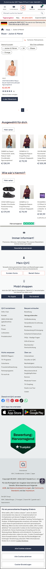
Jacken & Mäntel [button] (10, 48)
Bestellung (28, 312)
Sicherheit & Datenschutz (32, 334)
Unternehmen (29, 356)
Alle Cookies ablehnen (23, 556)
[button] (4, 8)
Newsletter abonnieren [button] (23, 248)
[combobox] (21, 13)
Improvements (5, 502)
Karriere (27, 377)
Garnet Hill (27, 499)
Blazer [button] (32, 48)
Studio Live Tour (29, 388)
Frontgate (19, 499)
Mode (8, 29)
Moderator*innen (30, 380)
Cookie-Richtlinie (22, 541)
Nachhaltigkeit (29, 363)
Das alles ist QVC (30, 360)
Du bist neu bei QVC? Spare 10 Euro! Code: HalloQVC (22, 2)
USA (12, 473)
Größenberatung (30, 319)
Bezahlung (28, 326)
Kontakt (4, 315)
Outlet (26, 392)
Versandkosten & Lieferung (33, 323)
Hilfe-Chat (5, 312)
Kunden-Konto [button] (12, 273)
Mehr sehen (8, 130)
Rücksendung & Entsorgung (33, 330)
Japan (33, 473)
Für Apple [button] (12, 296)
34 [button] (23, 48)
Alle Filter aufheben (37, 44)
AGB (4, 488)
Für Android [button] (34, 296)
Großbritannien (20, 473)
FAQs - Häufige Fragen (32, 337)
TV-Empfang (28, 384)
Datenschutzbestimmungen (20, 488)
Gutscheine (5, 363)
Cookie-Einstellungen (23, 564)
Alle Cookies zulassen (23, 548)
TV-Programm (6, 360)
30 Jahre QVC (27, 18)
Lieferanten (5, 333)
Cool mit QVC (40, 18)
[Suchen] (42, 13)
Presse (3, 329)
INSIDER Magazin (7, 356)
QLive (3, 325)
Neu (17, 18)
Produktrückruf (6, 336)
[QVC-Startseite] (2, 29)
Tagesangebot (8, 18)
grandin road (35, 499)
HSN (2, 499)
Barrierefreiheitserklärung (33, 367)
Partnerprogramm (7, 371)
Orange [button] (7, 52)
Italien (28, 473)
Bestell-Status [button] (34, 273)
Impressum (30, 490)
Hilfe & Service (29, 341)
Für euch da (5, 374)
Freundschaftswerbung (9, 367)
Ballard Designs (10, 499)
